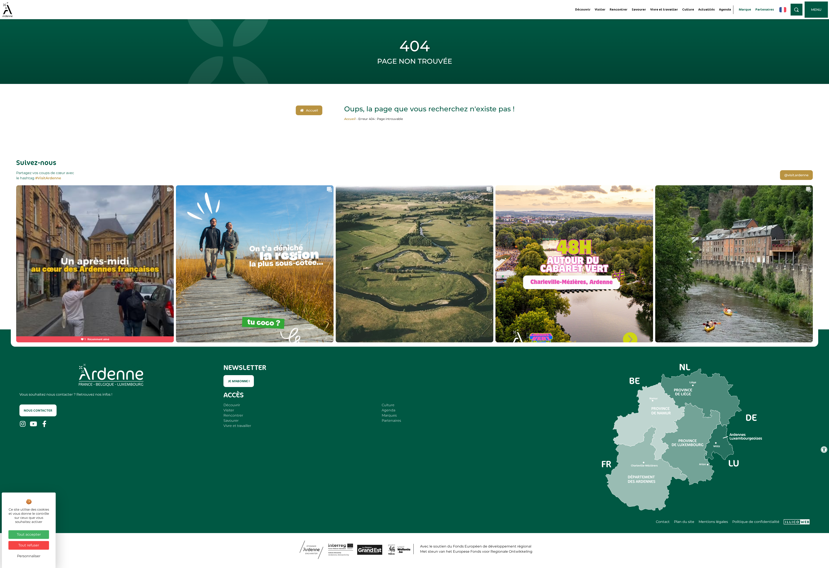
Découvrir (582, 9)
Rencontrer (618, 9)
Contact (663, 522)
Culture (688, 9)
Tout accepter (29, 534)
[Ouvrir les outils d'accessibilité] (824, 449)
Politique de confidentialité (755, 522)
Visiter (600, 9)
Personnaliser (28, 556)
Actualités (706, 9)
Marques (389, 415)
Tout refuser (28, 545)
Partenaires (764, 9)
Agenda (725, 9)
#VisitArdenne (48, 178)
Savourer (639, 9)
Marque (745, 9)
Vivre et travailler (664, 9)
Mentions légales (713, 522)
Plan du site (684, 522)
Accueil (350, 119)
